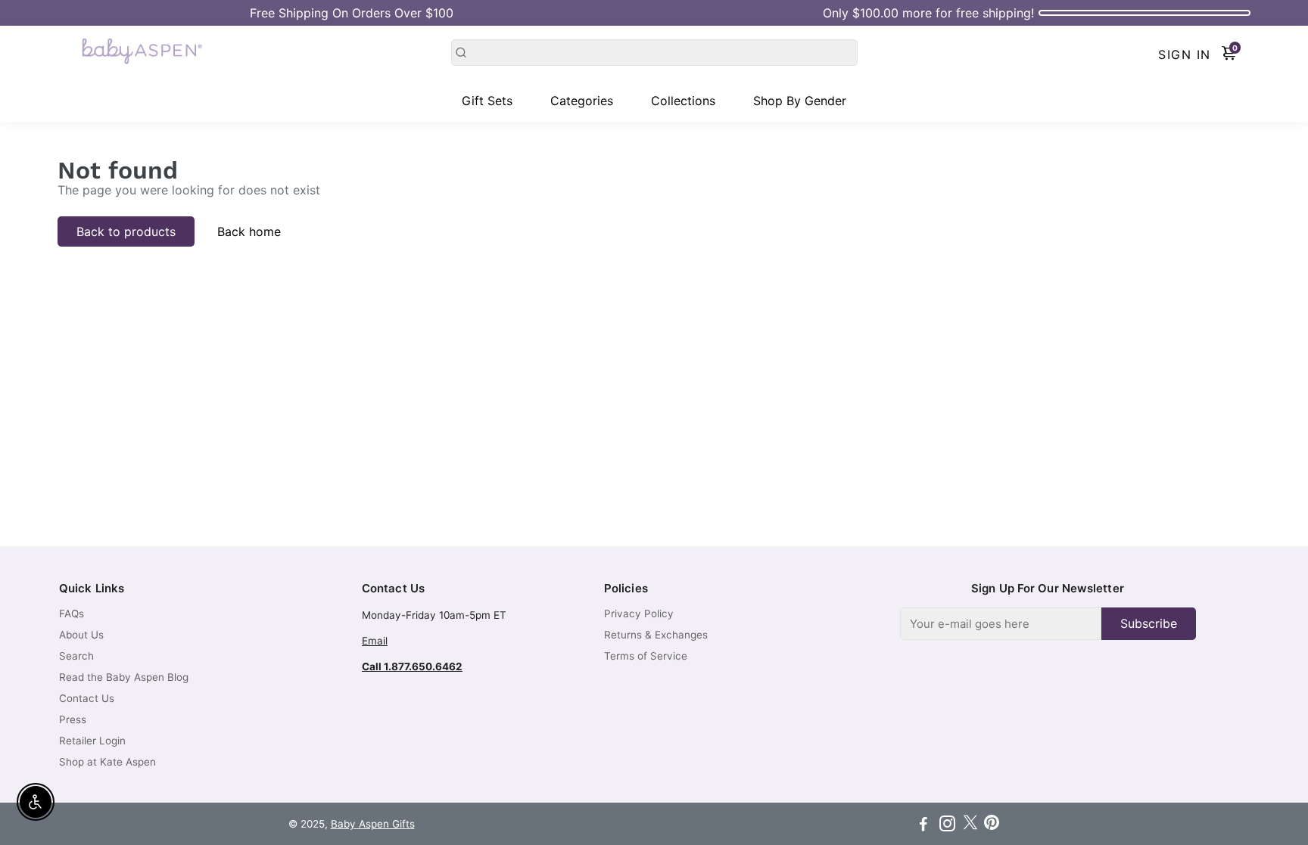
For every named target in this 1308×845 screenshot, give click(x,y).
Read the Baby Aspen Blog (123, 677)
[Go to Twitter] (970, 826)
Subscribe (1148, 623)
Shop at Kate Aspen (107, 762)
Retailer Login (92, 741)
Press (72, 719)
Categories (581, 100)
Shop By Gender (799, 100)
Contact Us (86, 698)
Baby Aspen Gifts (373, 824)
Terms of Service (645, 656)
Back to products (126, 231)
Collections (683, 100)
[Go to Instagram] (947, 826)
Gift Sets (487, 100)
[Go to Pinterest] (991, 826)
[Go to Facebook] (923, 826)
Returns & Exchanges (656, 635)
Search (76, 656)
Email (375, 641)
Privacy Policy (639, 613)
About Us (81, 635)
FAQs (71, 613)
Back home (249, 231)
